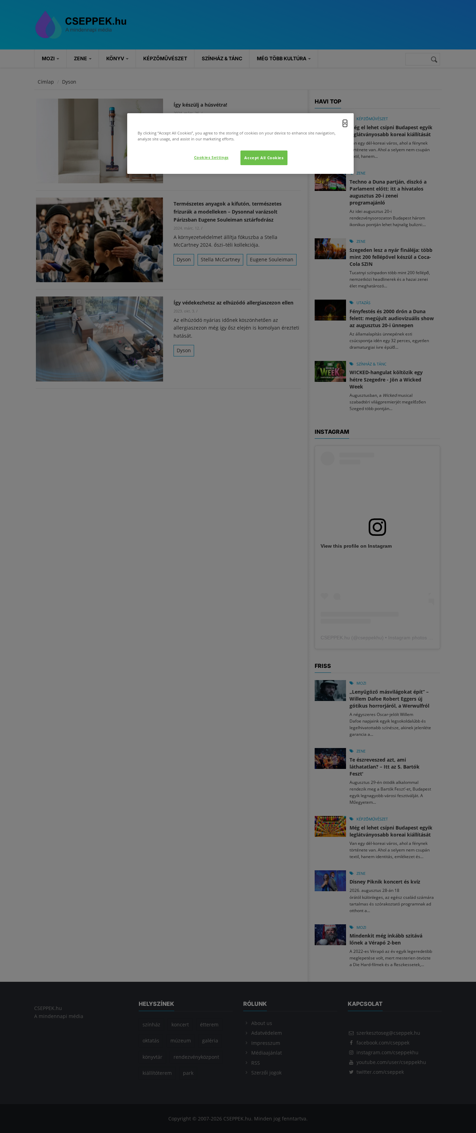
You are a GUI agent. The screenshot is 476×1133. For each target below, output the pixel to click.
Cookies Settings (211, 157)
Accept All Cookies (263, 157)
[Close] (345, 123)
